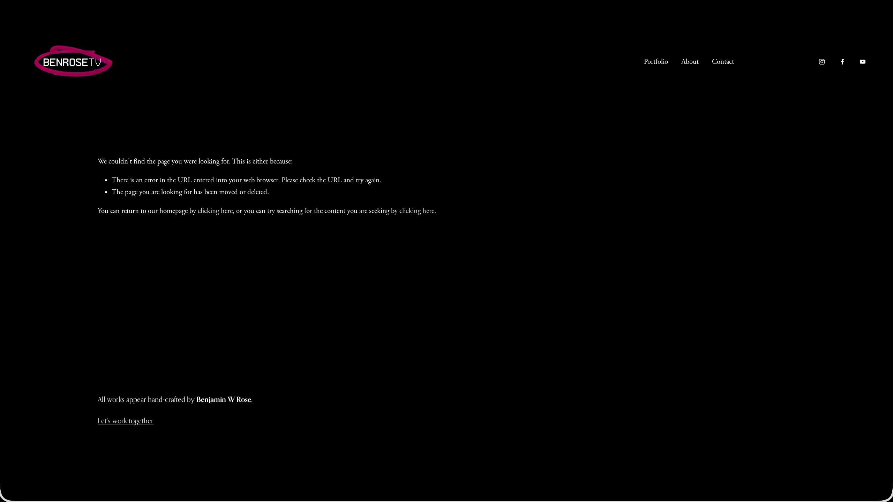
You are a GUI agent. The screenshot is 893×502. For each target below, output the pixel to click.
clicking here (215, 210)
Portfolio (656, 61)
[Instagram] (821, 61)
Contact (723, 61)
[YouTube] (862, 61)
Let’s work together (125, 420)
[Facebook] (842, 61)
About (690, 61)
